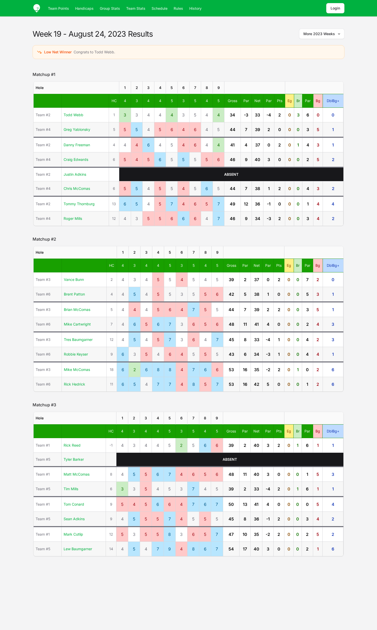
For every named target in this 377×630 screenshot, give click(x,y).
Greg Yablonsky (77, 129)
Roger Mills (73, 218)
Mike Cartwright (77, 324)
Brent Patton (74, 294)
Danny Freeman (77, 145)
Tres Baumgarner (78, 339)
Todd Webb (73, 115)
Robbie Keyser (76, 354)
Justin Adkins (75, 174)
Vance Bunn (74, 279)
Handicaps (84, 8)
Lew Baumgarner (78, 549)
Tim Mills (71, 489)
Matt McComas (77, 474)
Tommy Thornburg (79, 204)
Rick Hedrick (74, 384)
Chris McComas (77, 188)
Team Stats (135, 8)
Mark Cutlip (73, 534)
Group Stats (110, 8)
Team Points (58, 8)
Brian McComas (77, 309)
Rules (178, 8)
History (195, 8)
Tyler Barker (74, 459)
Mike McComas (77, 369)
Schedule (159, 8)
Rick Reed (72, 445)
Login (335, 8)
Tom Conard (74, 504)
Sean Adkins (74, 519)
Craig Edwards (76, 159)
